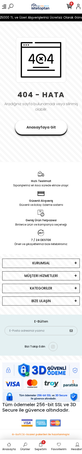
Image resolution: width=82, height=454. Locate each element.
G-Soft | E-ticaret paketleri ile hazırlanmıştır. (41, 434)
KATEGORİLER (41, 288)
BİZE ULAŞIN (41, 301)
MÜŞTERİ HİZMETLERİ (41, 275)
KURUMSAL (41, 263)
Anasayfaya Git (41, 127)
